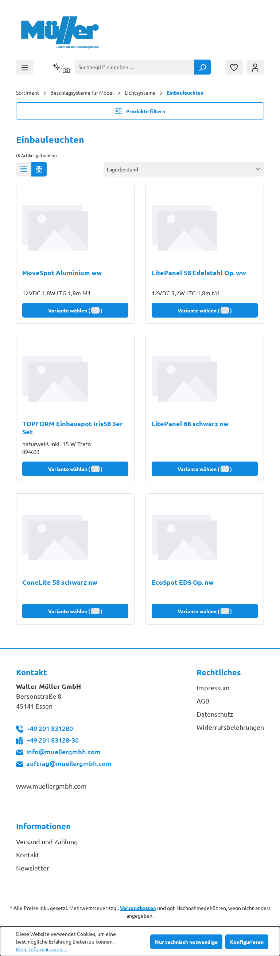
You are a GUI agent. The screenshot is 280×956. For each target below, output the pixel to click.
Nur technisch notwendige (186, 941)
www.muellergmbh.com (51, 786)
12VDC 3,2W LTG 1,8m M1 (186, 292)
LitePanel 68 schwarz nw (190, 424)
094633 (31, 451)
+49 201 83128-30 (52, 740)
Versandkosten (138, 907)
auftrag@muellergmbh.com (69, 763)
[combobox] (134, 67)
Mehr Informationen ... (41, 949)
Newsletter (32, 868)
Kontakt (27, 854)
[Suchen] (202, 67)
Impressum (213, 687)
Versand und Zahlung (47, 841)
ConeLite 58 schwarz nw (59, 582)
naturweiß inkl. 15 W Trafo (56, 443)
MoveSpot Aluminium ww (62, 273)
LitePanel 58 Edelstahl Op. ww (199, 273)
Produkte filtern (145, 111)
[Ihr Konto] (255, 67)
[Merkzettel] (234, 67)
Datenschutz (215, 714)
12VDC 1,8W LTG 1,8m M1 (56, 292)
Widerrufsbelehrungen (230, 727)
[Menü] (25, 67)
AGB (203, 701)
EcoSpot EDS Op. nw (183, 582)
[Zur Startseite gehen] (60, 32)
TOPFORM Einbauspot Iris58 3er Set (72, 428)
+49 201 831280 (49, 728)
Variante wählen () (75, 310)
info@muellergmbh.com (63, 751)
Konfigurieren (247, 941)
